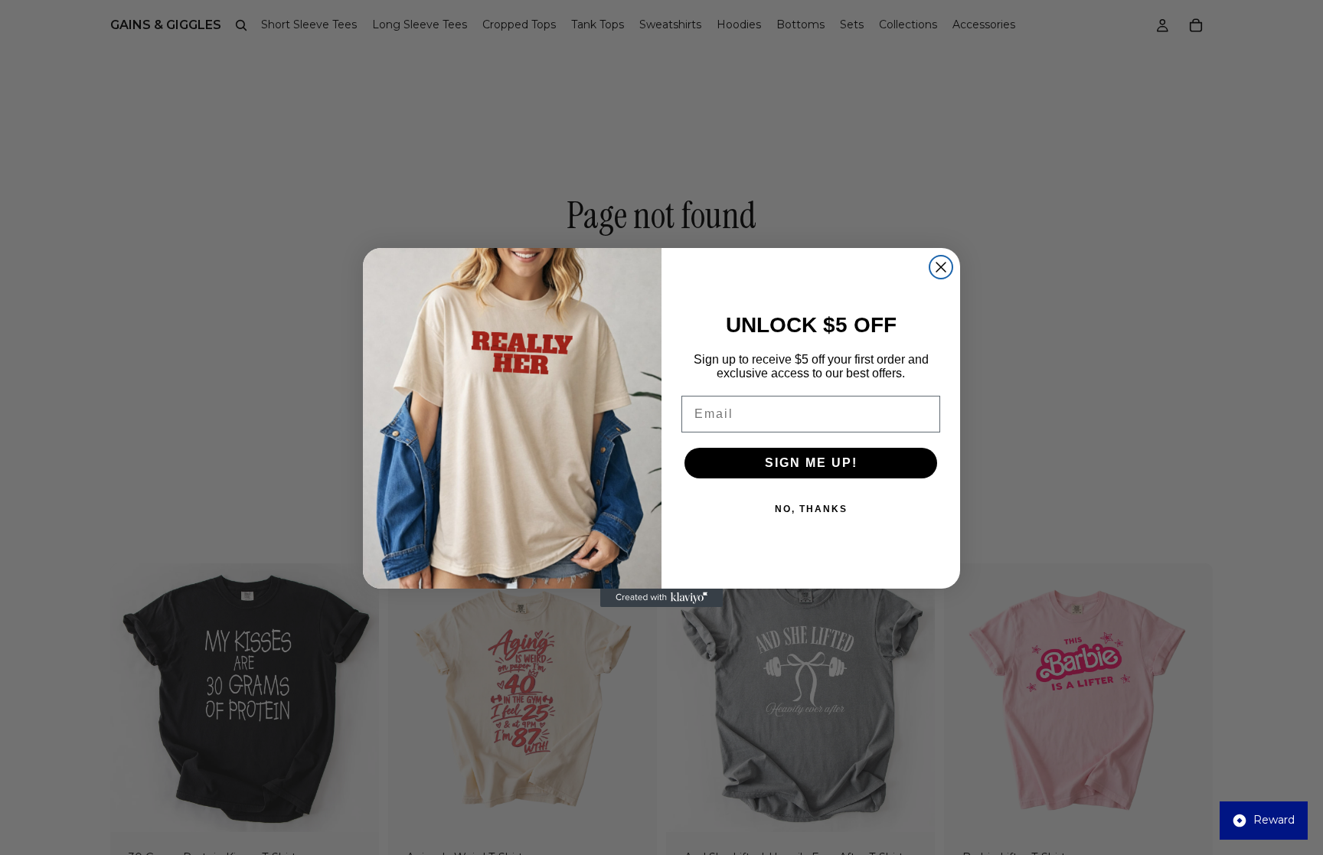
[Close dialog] (940, 267)
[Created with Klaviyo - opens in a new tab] (661, 598)
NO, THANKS (811, 509)
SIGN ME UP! (811, 462)
